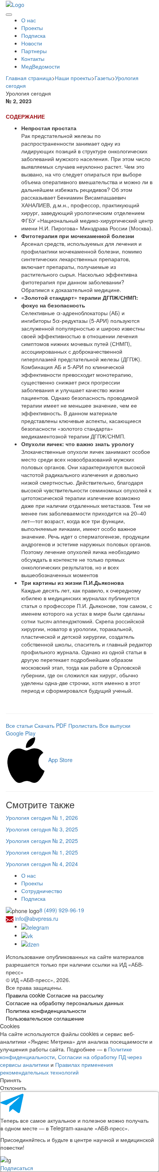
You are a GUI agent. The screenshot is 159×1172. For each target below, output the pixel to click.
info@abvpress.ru (36, 918)
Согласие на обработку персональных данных (64, 1003)
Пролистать (83, 725)
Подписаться (16, 1168)
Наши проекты (73, 78)
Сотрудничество (41, 891)
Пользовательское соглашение (45, 1018)
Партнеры (34, 51)
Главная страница (29, 78)
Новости (31, 43)
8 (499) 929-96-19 (61, 910)
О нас (28, 20)
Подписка (33, 35)
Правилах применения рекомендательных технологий (56, 1068)
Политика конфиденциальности (46, 1010)
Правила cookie (25, 995)
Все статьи (19, 725)
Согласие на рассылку (75, 995)
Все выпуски (114, 725)
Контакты (32, 58)
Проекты (32, 28)
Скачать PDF (50, 725)
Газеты (103, 78)
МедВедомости (40, 66)
